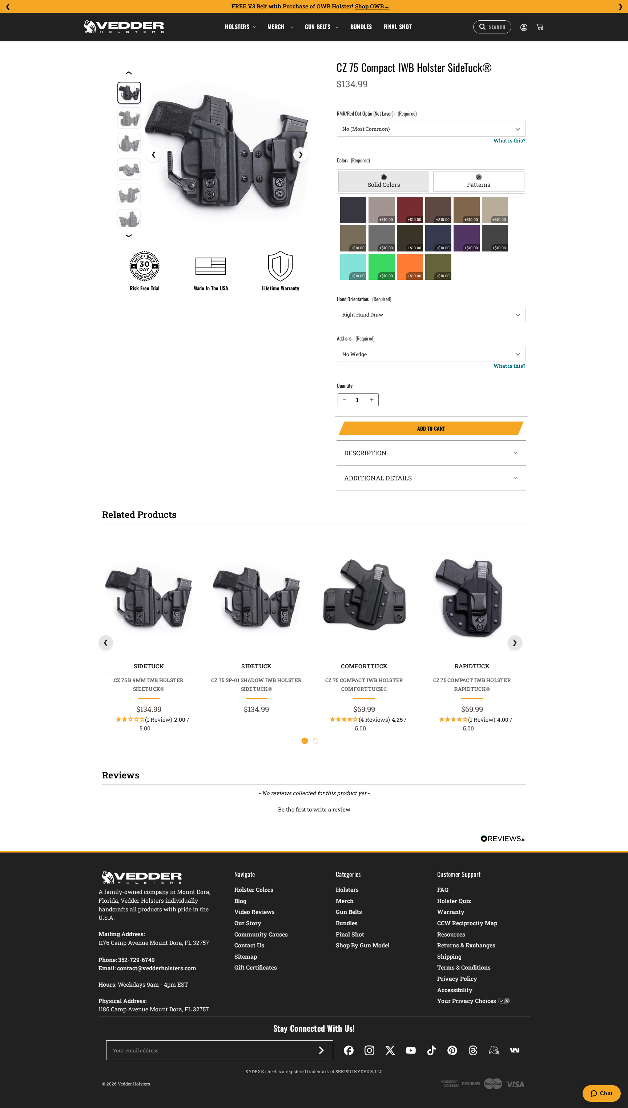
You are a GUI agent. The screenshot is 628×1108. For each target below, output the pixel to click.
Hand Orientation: (364, 299)
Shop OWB (369, 6)
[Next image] (300, 154)
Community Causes (261, 934)
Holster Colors (253, 889)
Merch (276, 26)
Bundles (361, 26)
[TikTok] (431, 1050)
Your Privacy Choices (466, 1000)
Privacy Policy (457, 978)
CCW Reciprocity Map (467, 923)
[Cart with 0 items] (539, 27)
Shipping (449, 956)
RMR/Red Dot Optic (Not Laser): (377, 113)
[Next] (620, 6)
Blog (240, 900)
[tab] (384, 182)
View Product (148, 598)
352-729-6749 (136, 959)
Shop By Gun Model (363, 945)
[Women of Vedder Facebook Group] (494, 1050)
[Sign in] (523, 26)
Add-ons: (356, 338)
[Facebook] (349, 1050)
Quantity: (345, 385)
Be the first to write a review (314, 809)
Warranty (450, 911)
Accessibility (454, 990)
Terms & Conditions (464, 967)
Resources (451, 934)
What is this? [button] (510, 140)
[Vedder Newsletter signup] (321, 1050)
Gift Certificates (255, 967)
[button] (314, 808)
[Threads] (473, 1050)
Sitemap (245, 956)
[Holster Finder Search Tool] (492, 27)
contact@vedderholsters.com (156, 968)
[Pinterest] (452, 1050)
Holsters (237, 26)
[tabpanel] (431, 238)
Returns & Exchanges (466, 945)
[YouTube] (411, 1050)
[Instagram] (369, 1050)
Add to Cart (391, 428)
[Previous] (8, 6)
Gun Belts (318, 26)
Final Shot (397, 26)
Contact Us (249, 945)
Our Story (247, 923)
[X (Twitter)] (390, 1050)
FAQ (442, 889)
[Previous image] (153, 154)
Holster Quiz (454, 900)
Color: (353, 160)
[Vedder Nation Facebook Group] (514, 1050)
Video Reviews (254, 911)
